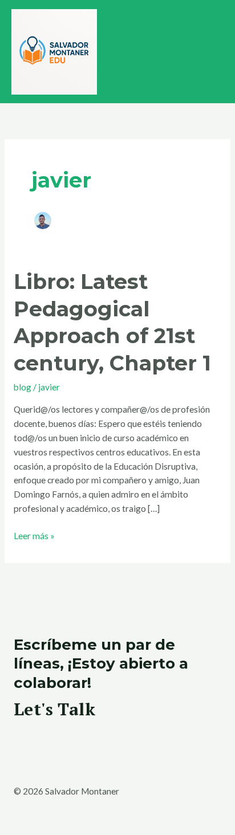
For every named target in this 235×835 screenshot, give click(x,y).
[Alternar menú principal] (211, 51)
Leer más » (34, 535)
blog (22, 387)
